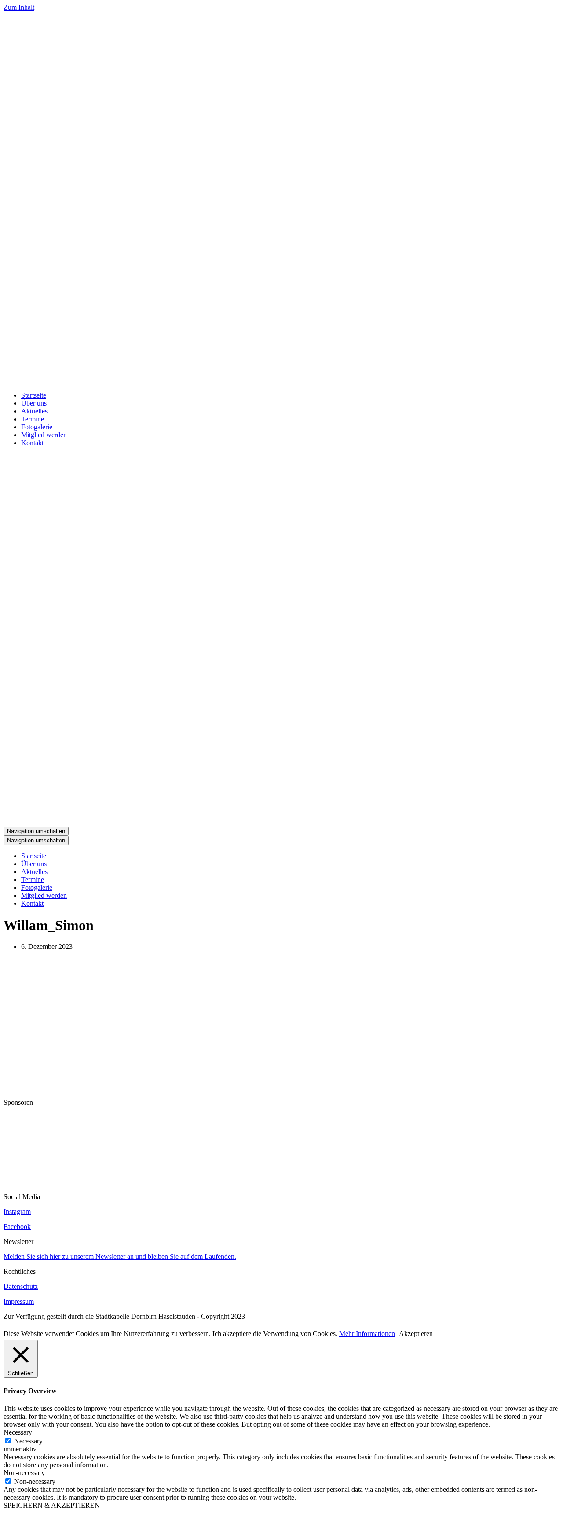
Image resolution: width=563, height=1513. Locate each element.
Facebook (17, 1226)
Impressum (19, 1301)
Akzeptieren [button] (416, 1333)
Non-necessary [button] (24, 1472)
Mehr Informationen (367, 1333)
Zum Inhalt (19, 7)
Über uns (34, 403)
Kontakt (32, 443)
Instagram (17, 1211)
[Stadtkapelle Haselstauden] (281, 380)
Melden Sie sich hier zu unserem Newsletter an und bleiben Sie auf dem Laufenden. (120, 1256)
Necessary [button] (18, 1432)
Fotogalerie (36, 427)
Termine (32, 419)
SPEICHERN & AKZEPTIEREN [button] (52, 1505)
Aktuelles (34, 411)
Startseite (33, 395)
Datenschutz (21, 1286)
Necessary (28, 1441)
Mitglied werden (44, 435)
